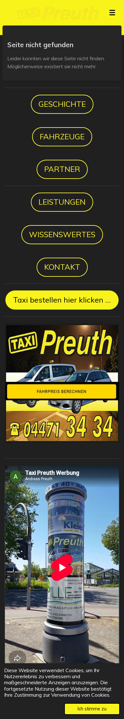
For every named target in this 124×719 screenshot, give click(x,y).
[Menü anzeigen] (112, 13)
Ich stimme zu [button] (92, 709)
